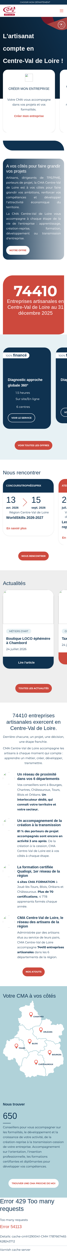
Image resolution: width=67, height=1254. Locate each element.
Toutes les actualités (34, 688)
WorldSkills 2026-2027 (24, 518)
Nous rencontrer (33, 556)
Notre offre (17, 250)
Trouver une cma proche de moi (33, 1183)
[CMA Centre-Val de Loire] (10, 11)
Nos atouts (33, 971)
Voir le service (23, 418)
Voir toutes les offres (33, 445)
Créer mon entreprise (29, 116)
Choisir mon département (35, 2)
